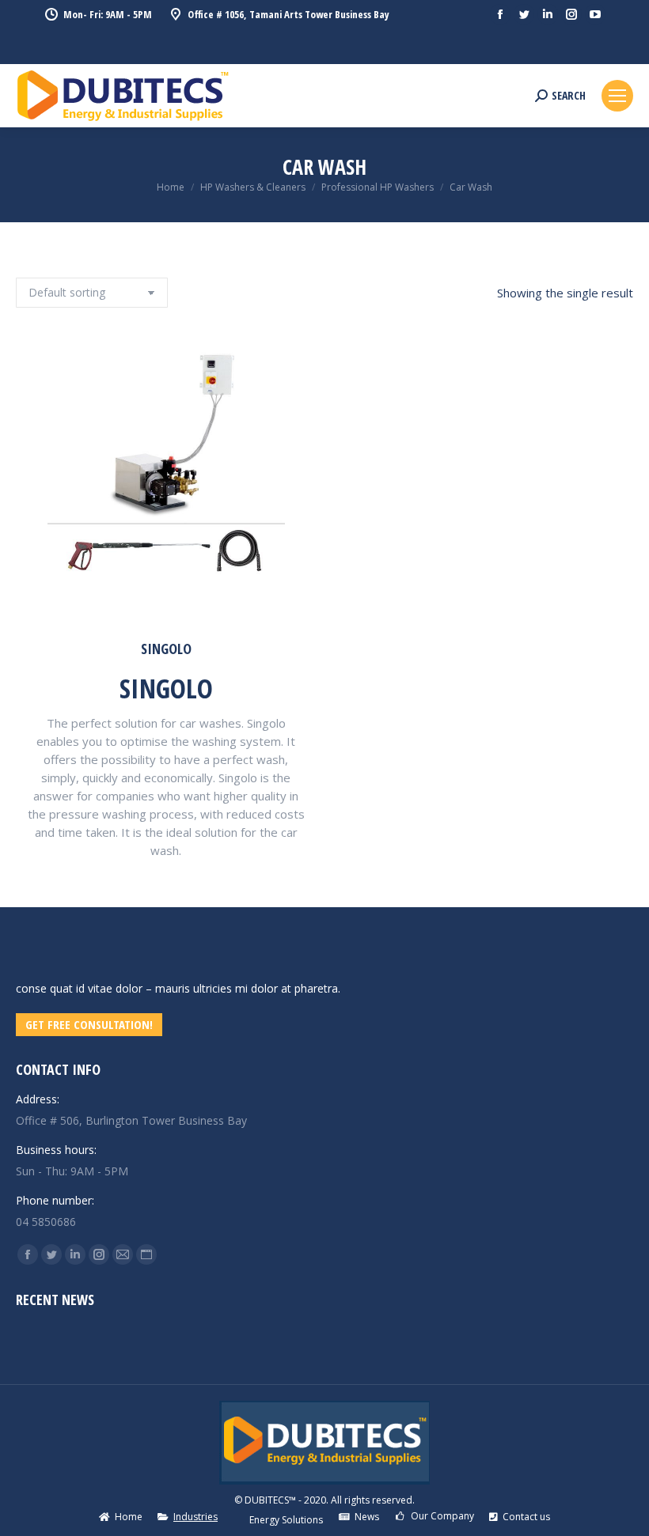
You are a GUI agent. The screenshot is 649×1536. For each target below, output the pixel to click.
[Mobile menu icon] (617, 96)
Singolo (166, 648)
